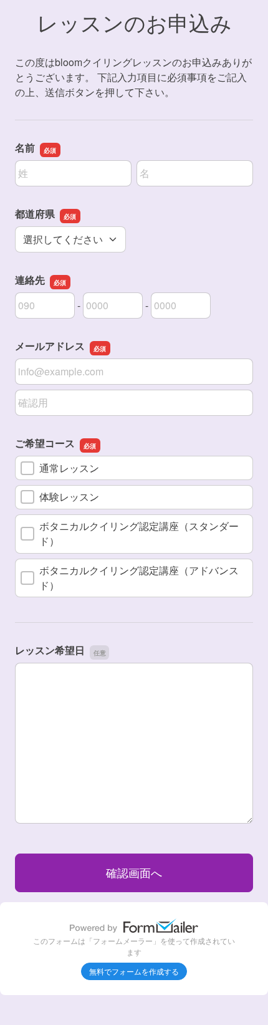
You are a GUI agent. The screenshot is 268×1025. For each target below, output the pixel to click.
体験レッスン (69, 496)
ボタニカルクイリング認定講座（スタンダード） (139, 533)
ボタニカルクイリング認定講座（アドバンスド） (139, 577)
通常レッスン (69, 468)
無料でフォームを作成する (134, 971)
